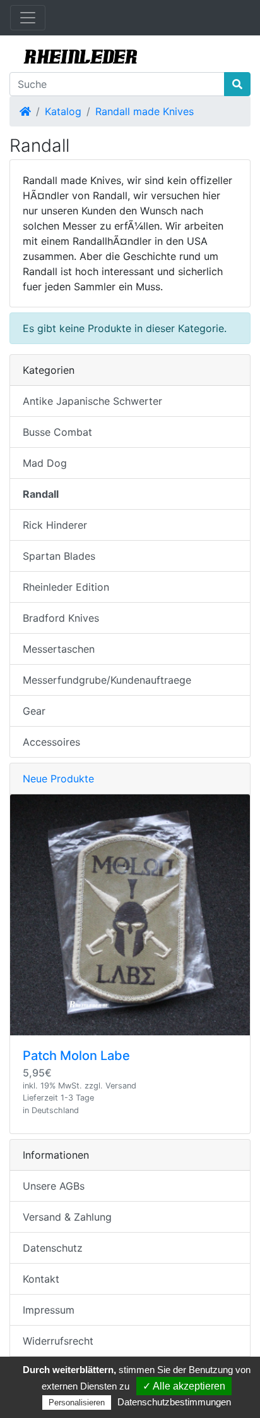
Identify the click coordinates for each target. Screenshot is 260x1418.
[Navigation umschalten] (27, 17)
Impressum (48, 1310)
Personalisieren (77, 1402)
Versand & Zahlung (67, 1217)
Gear (34, 711)
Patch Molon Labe (76, 1055)
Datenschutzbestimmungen (174, 1401)
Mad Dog (45, 463)
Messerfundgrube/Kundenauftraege (107, 680)
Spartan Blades (59, 556)
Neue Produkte (58, 778)
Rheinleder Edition (66, 587)
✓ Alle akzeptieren (184, 1386)
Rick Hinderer (55, 525)
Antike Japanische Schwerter (92, 401)
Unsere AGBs (54, 1186)
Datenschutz (53, 1248)
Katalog (63, 111)
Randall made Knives (144, 111)
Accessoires (51, 742)
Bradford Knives (61, 618)
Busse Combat (57, 432)
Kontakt (41, 1279)
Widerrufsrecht (58, 1341)
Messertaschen (59, 649)
